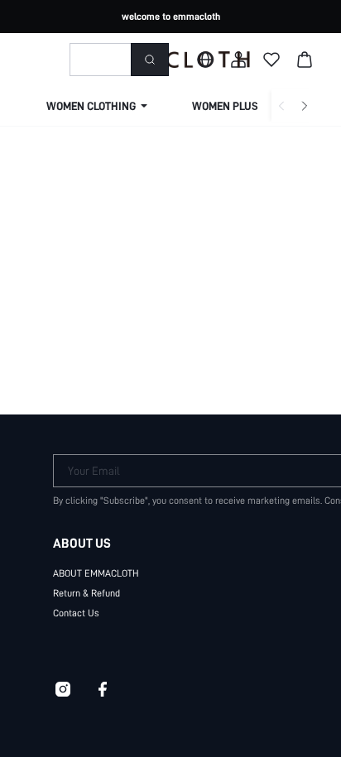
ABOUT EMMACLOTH (96, 573)
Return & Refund (86, 593)
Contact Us (76, 613)
